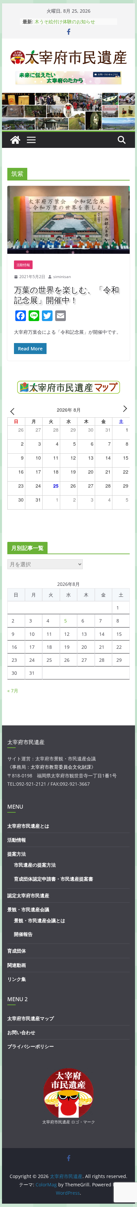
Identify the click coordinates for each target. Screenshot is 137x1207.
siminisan (62, 276)
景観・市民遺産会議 (28, 909)
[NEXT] (123, 411)
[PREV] (13, 411)
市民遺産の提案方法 (35, 865)
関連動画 (16, 965)
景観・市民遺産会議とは (39, 920)
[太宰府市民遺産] (15, 140)
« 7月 (12, 690)
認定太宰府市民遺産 (28, 895)
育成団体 (16, 951)
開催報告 (23, 934)
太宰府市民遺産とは (28, 826)
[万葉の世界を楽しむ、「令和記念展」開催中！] (68, 220)
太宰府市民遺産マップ (30, 1018)
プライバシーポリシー (30, 1046)
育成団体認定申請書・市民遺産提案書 (53, 879)
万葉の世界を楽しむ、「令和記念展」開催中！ (66, 294)
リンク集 (16, 979)
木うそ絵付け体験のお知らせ (65, 21)
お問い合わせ (21, 1032)
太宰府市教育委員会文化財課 (61, 767)
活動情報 (23, 264)
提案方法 (16, 854)
